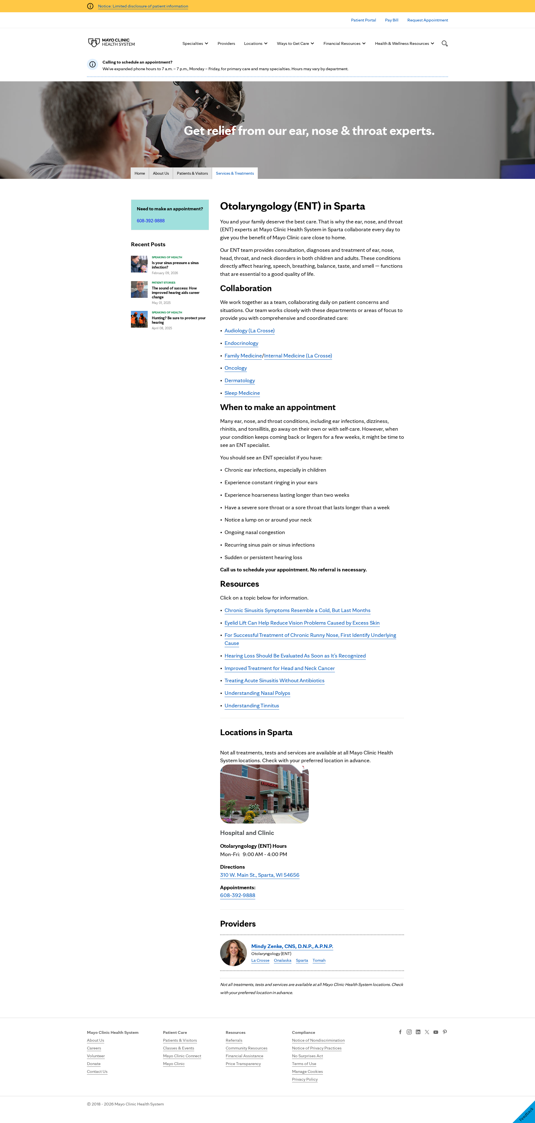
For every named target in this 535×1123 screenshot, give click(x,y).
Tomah (319, 960)
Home (140, 173)
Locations (253, 43)
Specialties (193, 43)
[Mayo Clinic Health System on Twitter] (427, 1032)
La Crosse (260, 960)
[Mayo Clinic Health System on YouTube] (435, 1032)
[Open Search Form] (444, 43)
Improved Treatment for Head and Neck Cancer (280, 668)
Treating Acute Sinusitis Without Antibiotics (275, 680)
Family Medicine (243, 355)
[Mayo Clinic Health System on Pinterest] (445, 1032)
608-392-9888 (151, 220)
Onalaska (282, 960)
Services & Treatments (235, 173)
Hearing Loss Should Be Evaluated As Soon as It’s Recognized (295, 655)
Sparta (302, 960)
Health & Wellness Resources (402, 43)
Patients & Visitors (192, 173)
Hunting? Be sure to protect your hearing (179, 320)
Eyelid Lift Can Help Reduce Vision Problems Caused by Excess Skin (302, 622)
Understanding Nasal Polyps (257, 693)
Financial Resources (342, 43)
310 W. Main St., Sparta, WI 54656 (260, 874)
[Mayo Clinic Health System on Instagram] (409, 1032)
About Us (161, 173)
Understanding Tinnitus (252, 705)
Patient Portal (363, 20)
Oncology (236, 367)
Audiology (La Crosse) (250, 330)
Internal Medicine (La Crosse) (298, 355)
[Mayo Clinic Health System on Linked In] (418, 1032)
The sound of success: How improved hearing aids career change (176, 292)
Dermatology (240, 380)
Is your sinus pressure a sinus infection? (175, 264)
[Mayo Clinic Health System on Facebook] (400, 1032)
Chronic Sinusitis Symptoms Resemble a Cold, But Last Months (298, 610)
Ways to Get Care (293, 43)
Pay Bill (391, 20)
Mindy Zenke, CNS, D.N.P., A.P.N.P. (292, 946)
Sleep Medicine (242, 392)
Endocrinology (241, 343)
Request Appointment (427, 20)
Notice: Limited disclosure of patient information (143, 6)
